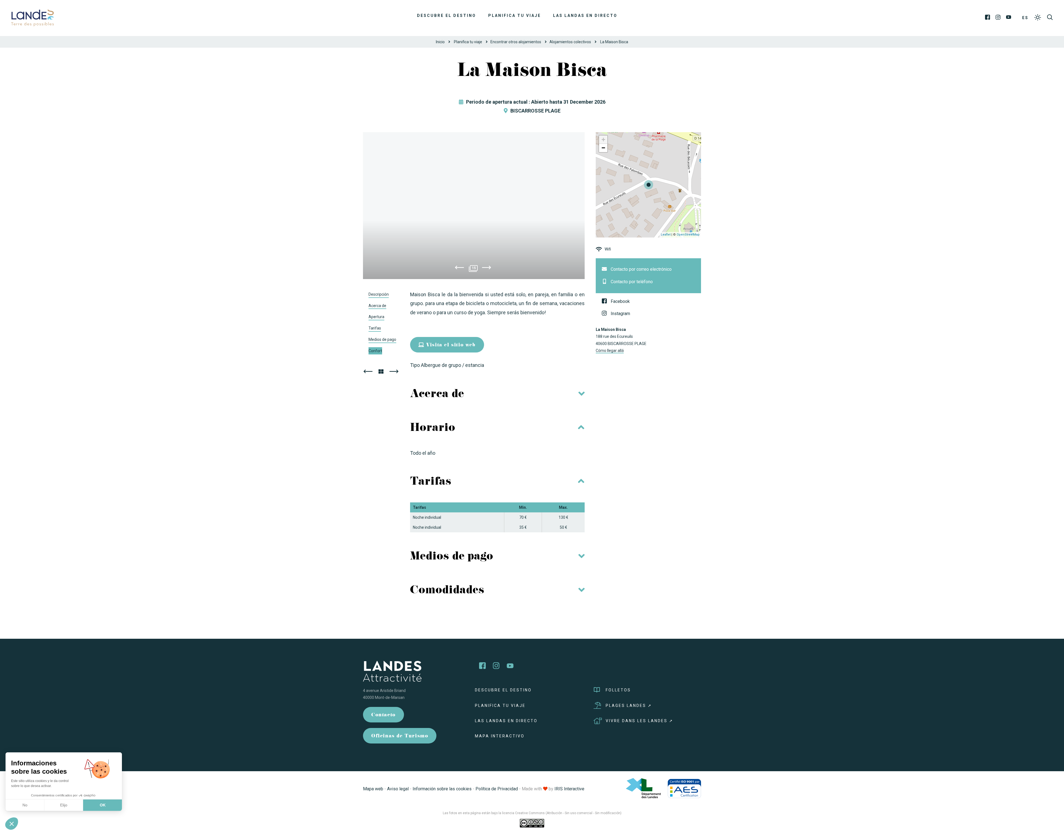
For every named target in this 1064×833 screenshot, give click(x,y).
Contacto (383, 715)
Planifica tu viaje (514, 15)
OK (103, 805)
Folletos (618, 690)
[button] (11, 823)
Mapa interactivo (500, 736)
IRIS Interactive (569, 788)
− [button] (603, 147)
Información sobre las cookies (442, 788)
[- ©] (474, 205)
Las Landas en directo (585, 15)
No (24, 805)
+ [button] (603, 139)
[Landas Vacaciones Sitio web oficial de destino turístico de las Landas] (32, 18)
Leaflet (666, 234)
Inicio (440, 42)
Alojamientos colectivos (570, 42)
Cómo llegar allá (610, 350)
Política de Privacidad (496, 788)
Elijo (63, 805)
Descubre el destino (446, 15)
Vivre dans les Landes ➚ (639, 721)
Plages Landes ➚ (629, 705)
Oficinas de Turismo (399, 736)
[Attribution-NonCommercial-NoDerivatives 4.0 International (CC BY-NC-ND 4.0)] (532, 823)
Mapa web (373, 788)
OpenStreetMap (688, 234)
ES (1025, 18)
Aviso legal (398, 788)
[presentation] (459, 268)
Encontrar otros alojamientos (515, 42)
